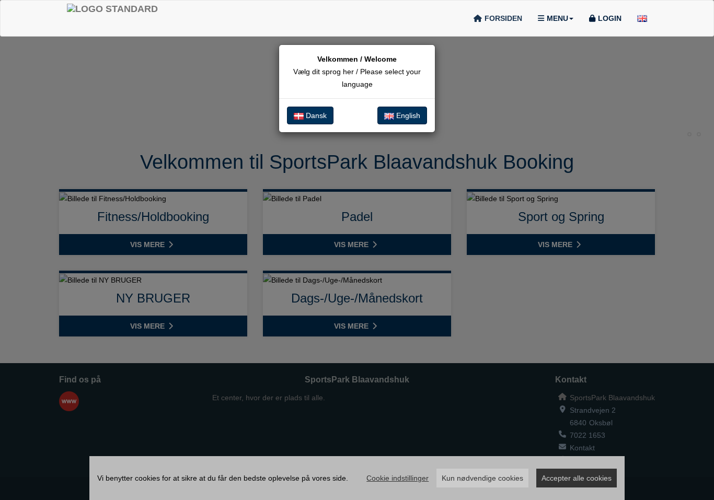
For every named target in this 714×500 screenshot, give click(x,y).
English (407, 115)
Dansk (315, 115)
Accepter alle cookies (577, 478)
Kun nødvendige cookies (482, 478)
